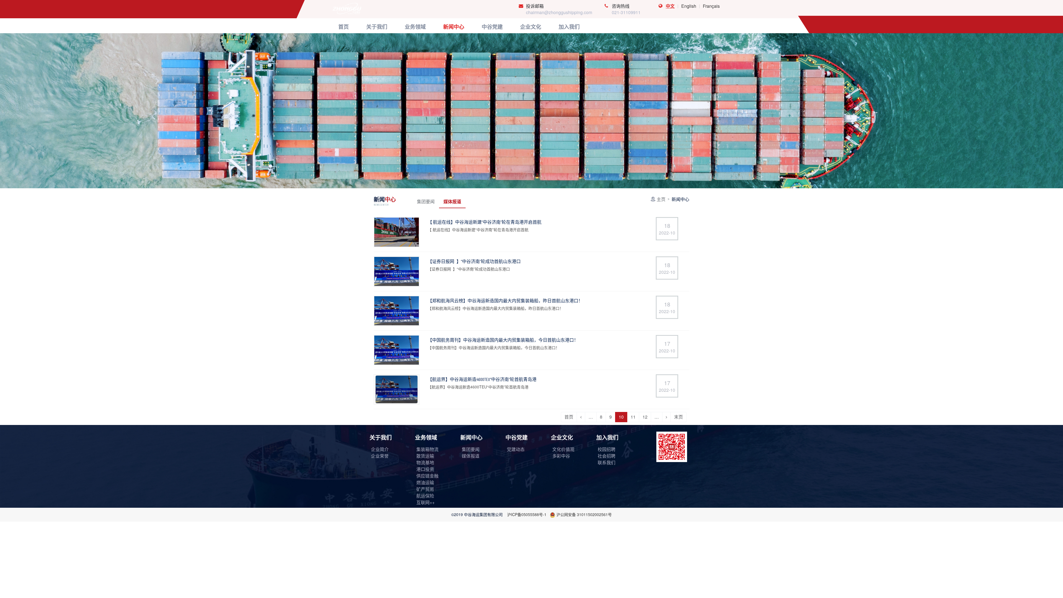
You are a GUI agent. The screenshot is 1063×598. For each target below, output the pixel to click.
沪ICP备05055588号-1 (526, 514)
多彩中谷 (561, 456)
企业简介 (380, 449)
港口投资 (425, 469)
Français (711, 6)
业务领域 (426, 437)
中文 (670, 6)
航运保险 (425, 496)
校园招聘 (606, 449)
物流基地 (425, 462)
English (688, 6)
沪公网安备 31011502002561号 (584, 514)
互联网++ (425, 502)
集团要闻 (426, 201)
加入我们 (607, 437)
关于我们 (381, 437)
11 (633, 417)
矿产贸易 (425, 489)
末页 (678, 417)
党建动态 (516, 449)
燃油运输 (425, 482)
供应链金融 (427, 476)
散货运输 (425, 456)
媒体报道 (452, 201)
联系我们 (606, 462)
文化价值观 (563, 449)
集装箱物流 (427, 449)
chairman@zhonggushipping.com (559, 12)
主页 (661, 199)
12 (645, 417)
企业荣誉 (380, 456)
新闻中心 (471, 437)
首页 (568, 417)
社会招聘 (606, 456)
